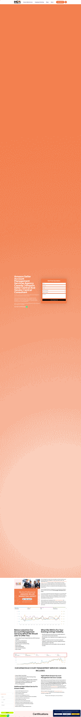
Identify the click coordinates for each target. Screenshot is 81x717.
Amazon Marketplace (58, 600)
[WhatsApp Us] (8, 716)
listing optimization (54, 686)
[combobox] (2, 700)
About (52, 2)
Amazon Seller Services (28, 2)
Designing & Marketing (39, 2)
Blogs (47, 2)
